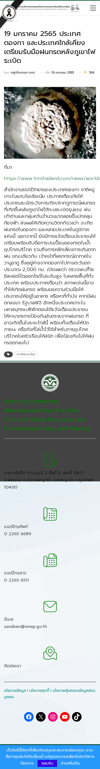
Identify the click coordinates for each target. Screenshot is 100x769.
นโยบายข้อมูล (15, 690)
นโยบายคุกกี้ (39, 690)
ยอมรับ (47, 763)
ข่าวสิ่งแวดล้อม (26, 354)
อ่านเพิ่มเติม (70, 763)
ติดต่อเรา (12, 666)
